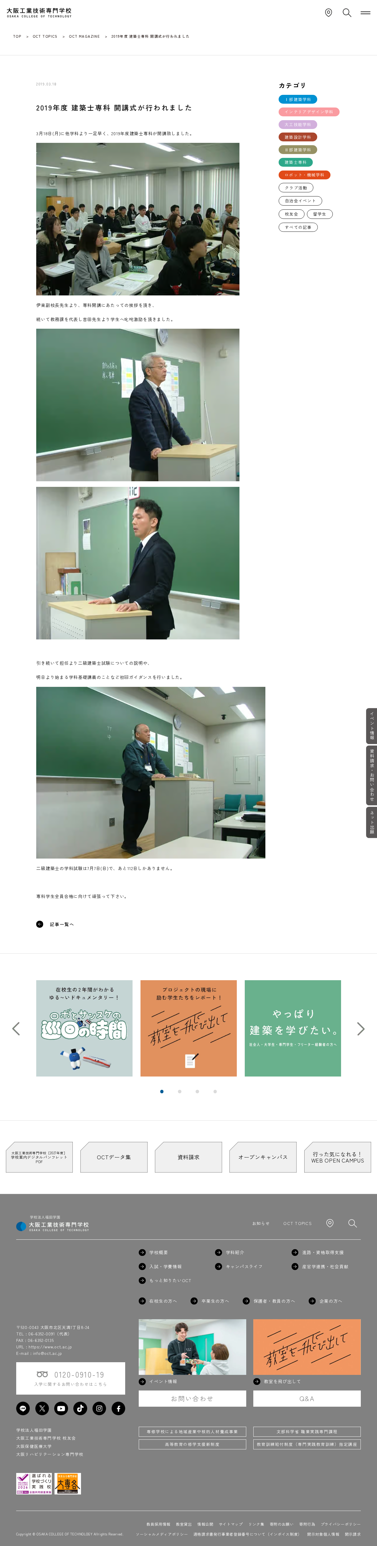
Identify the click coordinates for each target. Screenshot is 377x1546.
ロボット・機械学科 (305, 175)
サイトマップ (231, 1524)
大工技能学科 (298, 124)
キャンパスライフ (244, 1266)
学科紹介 (235, 1252)
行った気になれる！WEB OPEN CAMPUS (337, 1157)
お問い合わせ (192, 1398)
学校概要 (158, 1252)
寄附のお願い (282, 1524)
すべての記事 (298, 227)
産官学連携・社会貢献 (325, 1266)
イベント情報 (372, 726)
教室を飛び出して (282, 1381)
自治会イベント (300, 201)
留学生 (319, 214)
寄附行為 (307, 1524)
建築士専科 (296, 162)
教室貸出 (184, 1524)
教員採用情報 (158, 1524)
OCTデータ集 (114, 1157)
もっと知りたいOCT (170, 1280)
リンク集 (256, 1524)
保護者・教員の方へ (274, 1301)
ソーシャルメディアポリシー (162, 1534)
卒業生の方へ (215, 1301)
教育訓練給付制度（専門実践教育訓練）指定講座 (307, 1444)
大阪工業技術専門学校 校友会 (46, 1438)
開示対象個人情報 (323, 1534)
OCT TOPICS (297, 1223)
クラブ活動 (296, 188)
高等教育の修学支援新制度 (192, 1444)
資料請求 (189, 1157)
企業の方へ (331, 1301)
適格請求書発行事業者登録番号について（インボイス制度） (248, 1534)
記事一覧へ (62, 924)
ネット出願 (372, 822)
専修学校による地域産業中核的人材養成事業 (192, 1431)
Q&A (307, 1398)
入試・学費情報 (165, 1266)
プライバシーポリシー (341, 1524)
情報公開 (205, 1524)
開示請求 (353, 1534)
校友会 (291, 214)
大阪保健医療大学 (34, 1446)
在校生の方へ (163, 1301)
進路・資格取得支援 (323, 1252)
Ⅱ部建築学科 (298, 150)
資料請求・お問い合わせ (372, 775)
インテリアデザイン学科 (309, 112)
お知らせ (261, 1223)
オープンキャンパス (263, 1157)
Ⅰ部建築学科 (298, 99)
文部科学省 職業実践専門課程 (307, 1431)
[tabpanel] (84, 1028)
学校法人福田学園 (34, 1430)
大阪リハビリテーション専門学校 (50, 1454)
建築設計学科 (298, 137)
